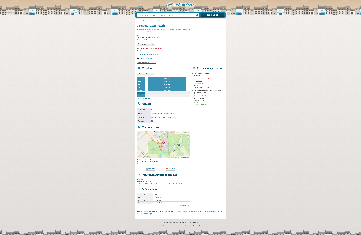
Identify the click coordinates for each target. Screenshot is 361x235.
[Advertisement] (208, 36)
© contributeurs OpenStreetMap (183, 132)
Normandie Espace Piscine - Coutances (208, 90)
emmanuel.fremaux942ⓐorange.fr (163, 113)
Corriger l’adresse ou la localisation (182, 157)
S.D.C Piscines (199, 98)
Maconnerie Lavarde (201, 73)
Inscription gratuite (196, 226)
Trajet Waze (151, 168)
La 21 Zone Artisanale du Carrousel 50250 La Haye (148, 37)
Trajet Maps (171, 168)
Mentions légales (179, 226)
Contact (187, 226)
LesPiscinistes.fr (180, 6)
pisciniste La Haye (146, 214)
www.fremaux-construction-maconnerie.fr (165, 117)
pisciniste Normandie (209, 211)
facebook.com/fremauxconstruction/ (163, 121)
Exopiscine (198, 81)
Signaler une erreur (143, 98)
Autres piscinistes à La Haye (146, 63)
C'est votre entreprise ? (185, 205)
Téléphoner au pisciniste (158, 109)
